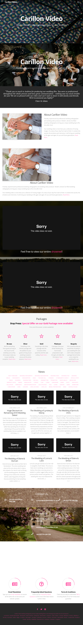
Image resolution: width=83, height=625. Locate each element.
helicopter (10, 384)
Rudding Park (27, 380)
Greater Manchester (30, 384)
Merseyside (73, 380)
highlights (75, 382)
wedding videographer (41, 375)
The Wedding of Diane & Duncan (14, 459)
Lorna (47, 382)
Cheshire (25, 387)
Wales (8, 378)
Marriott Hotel (11, 382)
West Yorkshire (12, 375)
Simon (11, 380)
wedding (74, 375)
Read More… (66, 195)
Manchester (27, 382)
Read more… (12, 359)
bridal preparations (55, 387)
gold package (43, 384)
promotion (54, 380)
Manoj (20, 382)
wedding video (55, 375)
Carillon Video (34, 387)
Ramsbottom (44, 380)
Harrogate (18, 384)
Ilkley (68, 382)
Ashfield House (72, 387)
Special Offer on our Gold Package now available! (47, 323)
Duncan (62, 384)
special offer (75, 378)
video (34, 378)
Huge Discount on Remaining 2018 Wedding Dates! (15, 413)
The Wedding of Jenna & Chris (68, 411)
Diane (68, 384)
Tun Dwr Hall (42, 378)
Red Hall (36, 380)
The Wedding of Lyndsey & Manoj (41, 411)
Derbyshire (75, 384)
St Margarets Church (62, 378)
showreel (56, 251)
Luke (42, 382)
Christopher (11, 387)
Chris (18, 387)
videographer (26, 378)
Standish (51, 378)
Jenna (62, 382)
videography (16, 378)
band (64, 387)
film (50, 384)
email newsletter (16, 594)
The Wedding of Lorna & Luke (41, 459)
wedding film (65, 375)
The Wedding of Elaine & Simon (68, 459)
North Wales (63, 380)
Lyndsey (36, 382)
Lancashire (55, 382)
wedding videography (26, 375)
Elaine (55, 384)
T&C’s (78, 594)
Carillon (44, 387)
